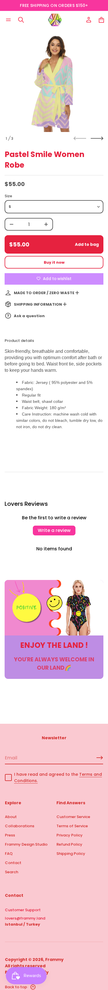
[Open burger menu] (8, 20)
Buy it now (54, 262)
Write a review (54, 530)
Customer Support (23, 910)
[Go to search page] (21, 20)
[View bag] (101, 20)
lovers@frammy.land (25, 918)
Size (8, 196)
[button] (21, 20)
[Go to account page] (88, 20)
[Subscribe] (99, 757)
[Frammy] (55, 19)
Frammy (54, 959)
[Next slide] (97, 138)
